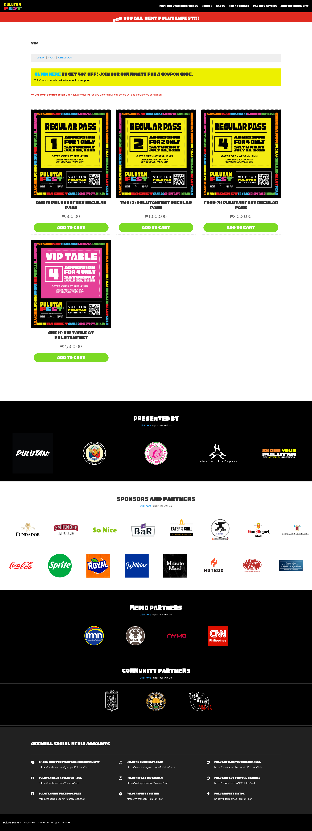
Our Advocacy (239, 6)
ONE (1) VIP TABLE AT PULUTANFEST (71, 335)
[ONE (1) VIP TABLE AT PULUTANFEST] (71, 327)
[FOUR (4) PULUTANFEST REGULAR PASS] (241, 197)
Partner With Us (265, 6)
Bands (220, 6)
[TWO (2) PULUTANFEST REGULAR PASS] (156, 197)
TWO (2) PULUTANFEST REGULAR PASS (156, 205)
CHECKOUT (65, 57)
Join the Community (294, 6)
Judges (207, 6)
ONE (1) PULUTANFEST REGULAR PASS (71, 205)
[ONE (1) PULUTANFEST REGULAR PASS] (71, 197)
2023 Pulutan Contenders (178, 6)
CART (51, 57)
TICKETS (39, 57)
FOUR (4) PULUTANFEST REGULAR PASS (241, 205)
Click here (145, 425)
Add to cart (71, 227)
